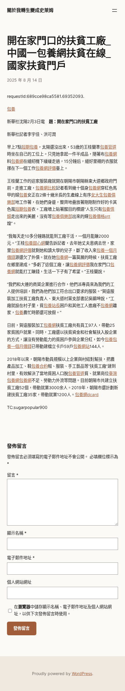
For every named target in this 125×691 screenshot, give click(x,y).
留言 (12, 474)
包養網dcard (87, 394)
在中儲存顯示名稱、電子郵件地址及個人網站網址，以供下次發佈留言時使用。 (63, 610)
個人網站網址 (19, 582)
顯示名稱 (16, 533)
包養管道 (108, 147)
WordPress (82, 673)
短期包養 (30, 147)
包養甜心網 (35, 243)
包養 (11, 109)
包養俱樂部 (62, 216)
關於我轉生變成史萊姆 (30, 10)
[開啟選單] (114, 10)
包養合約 (39, 366)
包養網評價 (45, 168)
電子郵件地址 (21, 557)
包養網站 (81, 346)
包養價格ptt (99, 216)
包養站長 (52, 305)
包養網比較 (45, 187)
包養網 (111, 153)
